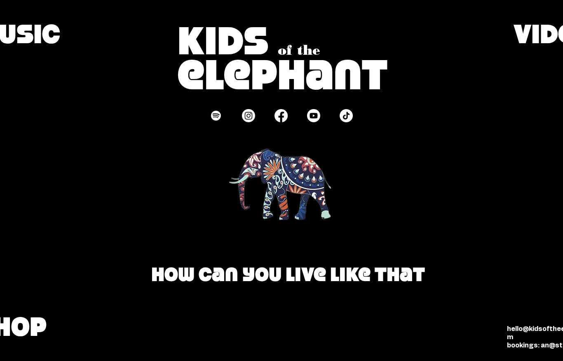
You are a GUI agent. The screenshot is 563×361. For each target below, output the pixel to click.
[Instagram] (248, 115)
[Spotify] (216, 115)
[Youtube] (313, 115)
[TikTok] (346, 115)
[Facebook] (281, 115)
